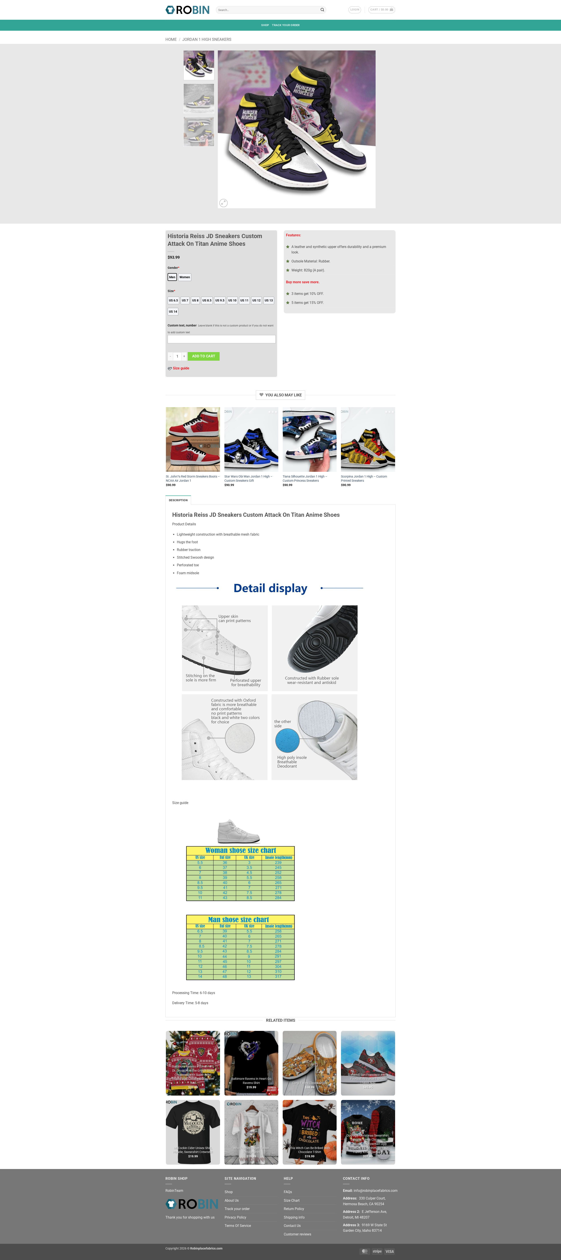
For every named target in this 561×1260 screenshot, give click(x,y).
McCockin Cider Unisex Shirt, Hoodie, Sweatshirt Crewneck (193, 1150)
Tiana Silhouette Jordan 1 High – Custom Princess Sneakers (305, 479)
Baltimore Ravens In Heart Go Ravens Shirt (251, 1081)
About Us (232, 1200)
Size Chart (292, 1200)
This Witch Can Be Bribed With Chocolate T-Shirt (309, 1150)
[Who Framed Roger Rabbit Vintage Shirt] (251, 1132)
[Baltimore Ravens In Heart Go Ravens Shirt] (251, 1063)
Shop (265, 25)
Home (171, 39)
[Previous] (226, 129)
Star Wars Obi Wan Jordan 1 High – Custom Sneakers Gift (248, 479)
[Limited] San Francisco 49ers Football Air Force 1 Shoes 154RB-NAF (368, 1079)
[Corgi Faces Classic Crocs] (310, 1063)
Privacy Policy (235, 1217)
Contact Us (292, 1226)
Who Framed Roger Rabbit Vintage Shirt (251, 1150)
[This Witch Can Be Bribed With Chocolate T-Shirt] (310, 1132)
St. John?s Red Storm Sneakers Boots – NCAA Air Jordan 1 (193, 479)
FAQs (288, 1192)
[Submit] (322, 10)
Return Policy (294, 1209)
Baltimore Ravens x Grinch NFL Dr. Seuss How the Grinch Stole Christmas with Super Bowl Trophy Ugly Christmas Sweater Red (193, 1075)
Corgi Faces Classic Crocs (309, 1083)
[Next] (367, 129)
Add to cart (203, 356)
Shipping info (294, 1217)
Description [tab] (178, 500)
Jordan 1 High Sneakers (206, 39)
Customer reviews (297, 1234)
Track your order (286, 25)
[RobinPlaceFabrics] (187, 10)
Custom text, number (182, 325)
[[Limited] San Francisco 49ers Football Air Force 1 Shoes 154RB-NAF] (368, 1063)
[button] (354, 9)
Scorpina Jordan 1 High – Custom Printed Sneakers (364, 479)
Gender (173, 268)
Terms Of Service (238, 1226)
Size (171, 291)
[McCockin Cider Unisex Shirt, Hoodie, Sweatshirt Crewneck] (193, 1132)
